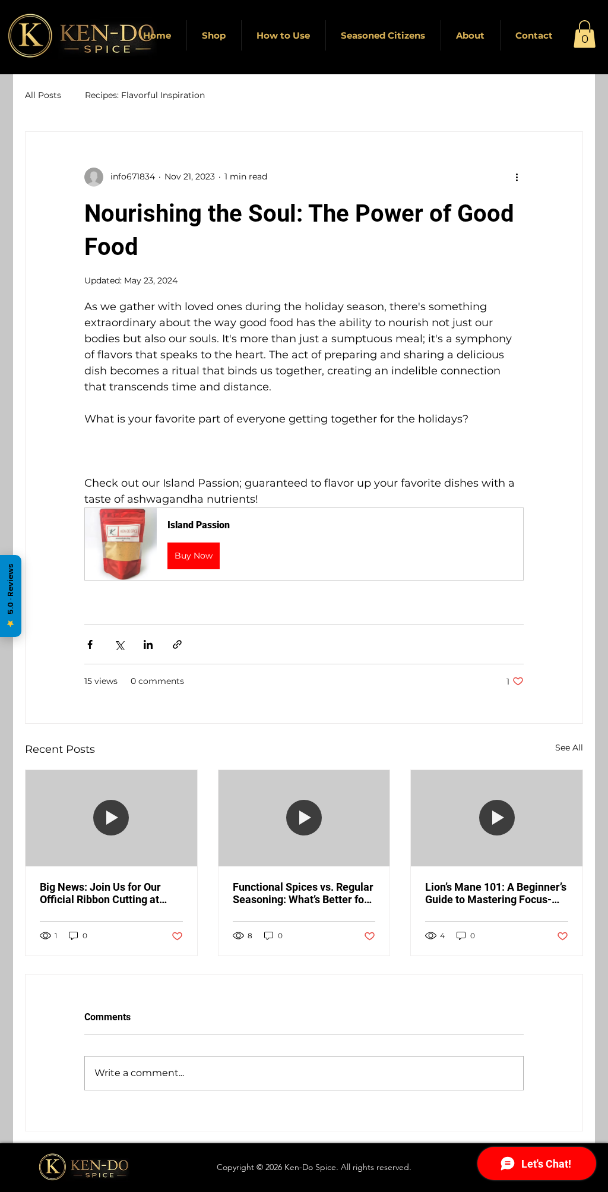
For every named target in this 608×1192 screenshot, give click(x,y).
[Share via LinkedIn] (148, 644)
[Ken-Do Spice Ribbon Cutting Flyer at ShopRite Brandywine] (111, 818)
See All (569, 747)
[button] (584, 34)
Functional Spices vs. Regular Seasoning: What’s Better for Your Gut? (303, 893)
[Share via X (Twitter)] (119, 644)
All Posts (43, 95)
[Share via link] (177, 644)
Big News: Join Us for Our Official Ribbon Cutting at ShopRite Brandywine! (100, 893)
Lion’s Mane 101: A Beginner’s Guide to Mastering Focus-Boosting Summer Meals (495, 893)
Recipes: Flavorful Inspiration (145, 95)
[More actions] (516, 177)
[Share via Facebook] (90, 644)
